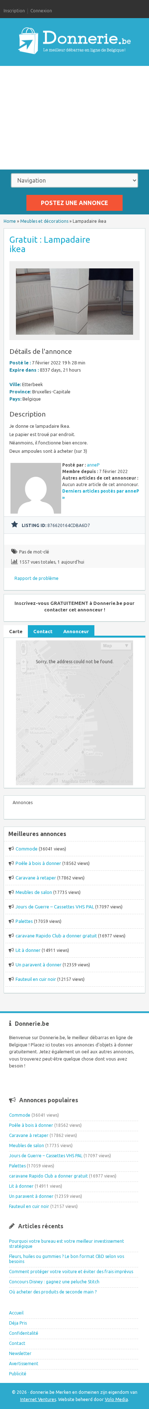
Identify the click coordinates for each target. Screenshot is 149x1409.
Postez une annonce (74, 203)
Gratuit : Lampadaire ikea (49, 244)
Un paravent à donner (38, 964)
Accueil (16, 1312)
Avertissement (23, 1363)
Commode (27, 848)
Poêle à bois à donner (38, 863)
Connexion (41, 10)
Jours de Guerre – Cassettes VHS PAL (55, 906)
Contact (17, 1343)
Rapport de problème (36, 578)
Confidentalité (23, 1333)
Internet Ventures (38, 1399)
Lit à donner (28, 950)
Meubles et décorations (44, 221)
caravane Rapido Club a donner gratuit (56, 935)
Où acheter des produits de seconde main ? (53, 1291)
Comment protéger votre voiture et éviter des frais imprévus (71, 1271)
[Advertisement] (74, 118)
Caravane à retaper (36, 877)
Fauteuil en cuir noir (36, 979)
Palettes (24, 921)
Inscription (14, 10)
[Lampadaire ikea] (74, 336)
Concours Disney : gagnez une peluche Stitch (54, 1281)
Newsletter (20, 1353)
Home (10, 221)
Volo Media (116, 1399)
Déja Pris (18, 1323)
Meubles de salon (34, 892)
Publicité (17, 1373)
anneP (93, 465)
